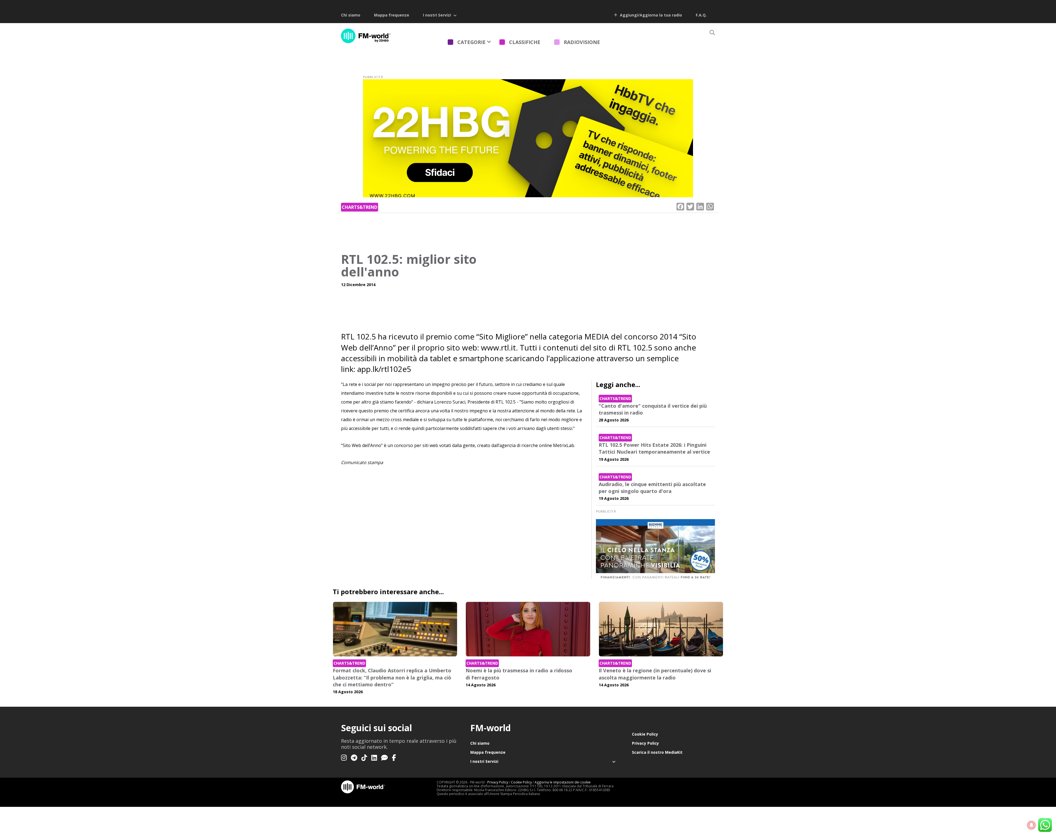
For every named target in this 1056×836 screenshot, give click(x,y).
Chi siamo (350, 15)
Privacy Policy (645, 743)
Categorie (471, 42)
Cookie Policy (645, 734)
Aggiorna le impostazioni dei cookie (563, 782)
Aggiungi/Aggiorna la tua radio (650, 15)
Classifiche (524, 42)
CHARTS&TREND (359, 207)
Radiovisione (582, 42)
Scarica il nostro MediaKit (657, 752)
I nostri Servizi (437, 15)
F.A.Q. (701, 15)
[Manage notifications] (1031, 825)
